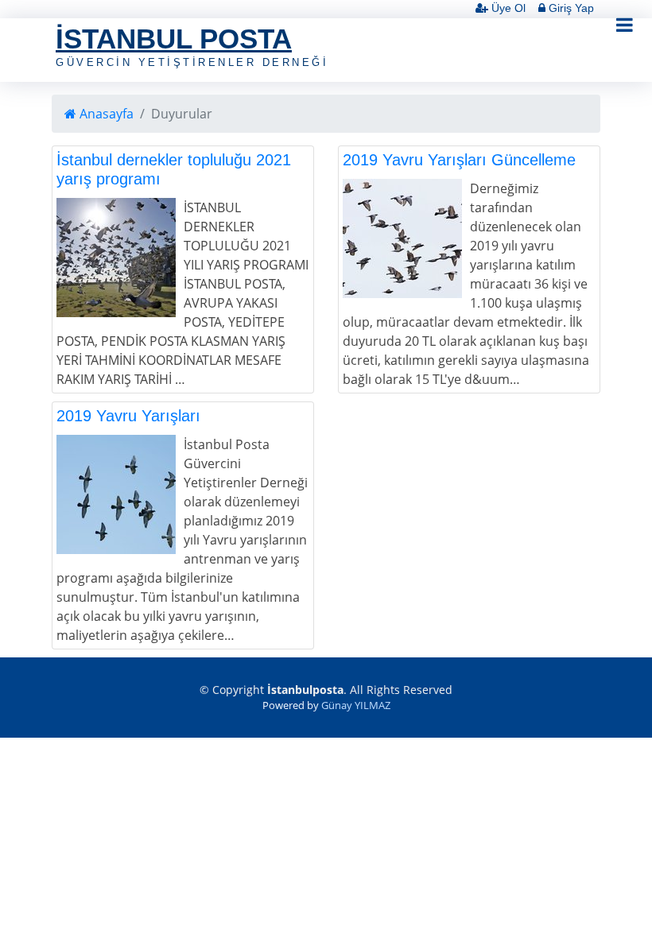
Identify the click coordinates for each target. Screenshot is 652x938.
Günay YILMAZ (355, 705)
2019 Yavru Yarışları (128, 415)
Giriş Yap (569, 8)
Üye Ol (507, 8)
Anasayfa (105, 113)
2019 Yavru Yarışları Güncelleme (459, 160)
